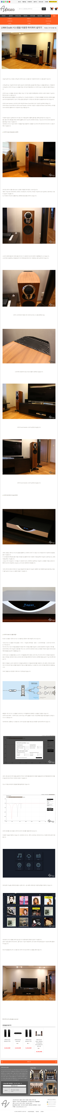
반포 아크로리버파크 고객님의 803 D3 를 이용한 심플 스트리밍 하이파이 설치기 (6, 1061)
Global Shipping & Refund (20, 1111)
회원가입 (24, 1)
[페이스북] (2, 1)
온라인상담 (48, 23)
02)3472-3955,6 (18, 1103)
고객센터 (46, 1)
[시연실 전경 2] (50, 1076)
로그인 (19, 1)
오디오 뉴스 (29, 21)
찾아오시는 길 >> (14, 1085)
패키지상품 (32, 16)
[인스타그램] (5, 1)
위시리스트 (41, 1)
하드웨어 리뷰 (48, 18)
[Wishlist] (56, 9)
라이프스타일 (18, 16)
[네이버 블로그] (3, 1)
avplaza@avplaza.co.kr (21, 1106)
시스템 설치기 (9, 18)
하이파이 (3, 16)
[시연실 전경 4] (50, 1089)
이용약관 (37, 1111)
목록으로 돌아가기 (29, 1062)
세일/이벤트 (39, 16)
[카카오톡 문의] (53, 2)
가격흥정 (29, 23)
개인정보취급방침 (31, 1111)
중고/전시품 (47, 16)
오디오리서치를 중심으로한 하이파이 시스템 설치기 (56, 1061)
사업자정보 (37, 1101)
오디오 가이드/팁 (48, 21)
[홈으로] (5, 1104)
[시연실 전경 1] (36, 1076)
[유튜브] (9, 1)
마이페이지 (30, 1)
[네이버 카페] (7, 1)
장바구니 (35, 1)
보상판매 (9, 23)
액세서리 (25, 16)
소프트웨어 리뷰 (9, 21)
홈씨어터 (11, 16)
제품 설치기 (29, 18)
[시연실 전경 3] (36, 1089)
